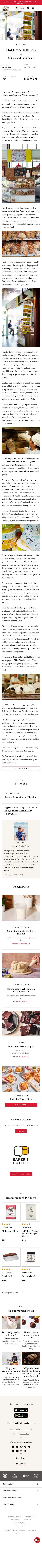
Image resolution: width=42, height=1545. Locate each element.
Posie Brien (6, 67)
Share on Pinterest (31, 79)
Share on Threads (36, 79)
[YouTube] (17, 1451)
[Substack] (25, 1451)
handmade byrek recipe (11, 610)
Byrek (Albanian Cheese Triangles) (20, 797)
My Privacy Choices (21, 1526)
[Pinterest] (29, 1447)
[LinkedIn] (13, 1451)
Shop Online (8, 1484)
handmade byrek (15, 756)
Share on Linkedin (33, 79)
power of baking (25, 810)
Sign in (28, 8)
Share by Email (28, 79)
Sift (37, 95)
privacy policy (24, 1434)
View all (21, 1131)
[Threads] (25, 1447)
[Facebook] (13, 1447)
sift (5, 810)
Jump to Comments (21, 768)
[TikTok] (17, 1447)
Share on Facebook (25, 79)
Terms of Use (27, 1519)
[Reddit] (21, 1451)
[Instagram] (21, 1447)
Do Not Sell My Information (21, 1523)
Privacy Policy (15, 1519)
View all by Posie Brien (13, 875)
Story (23, 45)
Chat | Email (25, 1174)
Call (13, 1174)
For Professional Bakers (12, 1497)
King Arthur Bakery (28, 807)
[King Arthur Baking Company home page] (6, 10)
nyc (9, 810)
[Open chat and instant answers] (37, 1540)
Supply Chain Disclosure (14, 1516)
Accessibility (29, 1516)
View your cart (32, 8)
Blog (17, 45)
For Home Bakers (10, 1491)
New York (15, 807)
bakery (15, 810)
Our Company (9, 1504)
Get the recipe (21, 1105)
